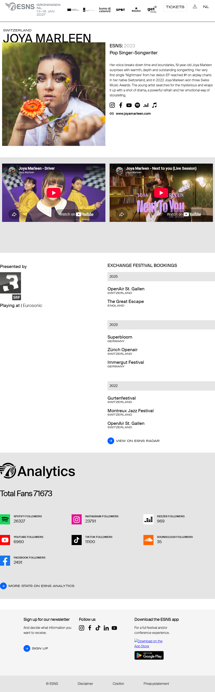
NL (206, 7)
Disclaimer (85, 683)
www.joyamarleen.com (133, 113)
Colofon (118, 683)
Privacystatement (156, 683)
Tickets (175, 7)
